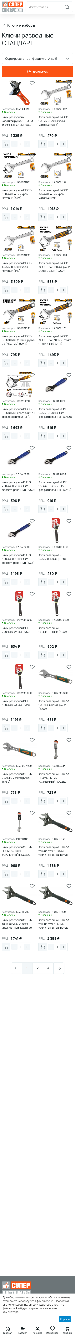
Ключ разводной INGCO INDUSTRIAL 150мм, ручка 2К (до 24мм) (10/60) (54, 266)
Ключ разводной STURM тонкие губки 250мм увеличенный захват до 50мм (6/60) (53, 925)
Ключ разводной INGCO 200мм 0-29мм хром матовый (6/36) (53, 120)
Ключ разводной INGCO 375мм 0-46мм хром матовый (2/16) (53, 194)
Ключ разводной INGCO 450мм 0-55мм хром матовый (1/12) (17, 266)
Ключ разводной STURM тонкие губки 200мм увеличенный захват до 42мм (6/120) (17, 925)
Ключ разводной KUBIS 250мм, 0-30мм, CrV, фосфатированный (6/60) (54, 486)
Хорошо (65, 1319)
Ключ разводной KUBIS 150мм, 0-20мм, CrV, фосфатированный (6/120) (55, 412)
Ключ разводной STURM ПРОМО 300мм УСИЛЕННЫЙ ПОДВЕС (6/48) (17, 852)
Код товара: (8, 109)
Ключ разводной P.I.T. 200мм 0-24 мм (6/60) (16, 630)
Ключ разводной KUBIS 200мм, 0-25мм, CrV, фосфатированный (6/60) (18, 486)
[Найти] (67, 7)
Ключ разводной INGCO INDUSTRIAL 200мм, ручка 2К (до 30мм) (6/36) (18, 340)
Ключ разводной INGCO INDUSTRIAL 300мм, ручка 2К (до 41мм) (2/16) (54, 340)
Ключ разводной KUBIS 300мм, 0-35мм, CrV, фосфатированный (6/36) (18, 558)
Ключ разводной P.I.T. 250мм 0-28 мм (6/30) (52, 630)
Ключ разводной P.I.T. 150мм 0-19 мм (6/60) (52, 557)
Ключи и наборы (21, 25)
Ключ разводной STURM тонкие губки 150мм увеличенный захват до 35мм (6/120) (53, 852)
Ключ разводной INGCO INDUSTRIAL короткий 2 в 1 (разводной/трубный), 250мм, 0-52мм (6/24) (18, 414)
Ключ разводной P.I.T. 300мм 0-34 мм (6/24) (16, 703)
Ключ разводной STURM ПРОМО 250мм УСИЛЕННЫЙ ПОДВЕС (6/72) (53, 779)
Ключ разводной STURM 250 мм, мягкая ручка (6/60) (17, 777)
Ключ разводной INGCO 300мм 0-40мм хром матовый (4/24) (17, 194)
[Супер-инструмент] (12, 6)
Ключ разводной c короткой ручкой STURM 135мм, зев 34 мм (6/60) (17, 120)
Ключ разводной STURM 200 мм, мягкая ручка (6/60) (53, 704)
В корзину (6, 144)
